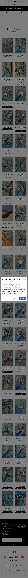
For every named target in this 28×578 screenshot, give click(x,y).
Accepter (22, 298)
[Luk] (25, 279)
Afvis (15, 298)
